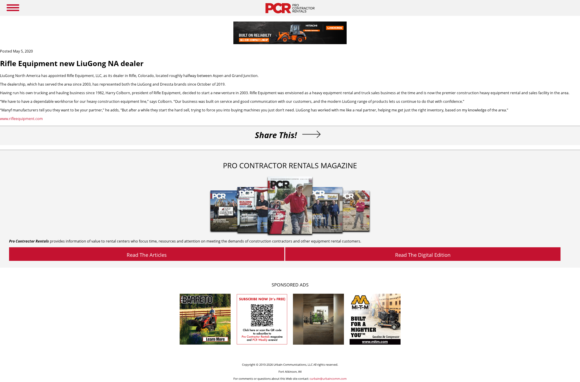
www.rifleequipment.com (21, 118)
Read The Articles (147, 254)
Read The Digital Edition (423, 254)
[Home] (290, 14)
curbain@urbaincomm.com (328, 379)
